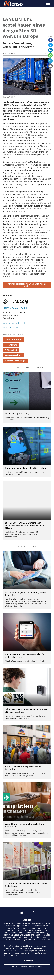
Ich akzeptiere (27, 960)
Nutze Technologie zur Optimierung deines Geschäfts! (25, 593)
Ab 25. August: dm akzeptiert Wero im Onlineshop (23, 768)
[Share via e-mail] (50, 66)
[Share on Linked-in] (50, 50)
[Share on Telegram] (50, 60)
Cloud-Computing (13, 339)
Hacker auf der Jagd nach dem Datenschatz (25, 468)
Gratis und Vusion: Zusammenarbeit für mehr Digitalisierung (26, 885)
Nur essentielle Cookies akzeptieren (27, 966)
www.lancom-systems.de (14, 323)
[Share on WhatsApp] (50, 55)
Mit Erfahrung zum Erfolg (17, 413)
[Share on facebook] (50, 40)
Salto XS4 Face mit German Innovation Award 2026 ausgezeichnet (26, 710)
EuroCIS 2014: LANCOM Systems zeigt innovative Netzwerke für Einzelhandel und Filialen (25, 525)
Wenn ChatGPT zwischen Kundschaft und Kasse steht (24, 825)
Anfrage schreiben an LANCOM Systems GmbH (27, 285)
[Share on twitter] (50, 45)
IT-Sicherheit (11, 350)
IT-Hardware (11, 344)
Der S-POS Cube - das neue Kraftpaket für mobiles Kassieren (25, 655)
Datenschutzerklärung (22, 950)
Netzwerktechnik (13, 355)
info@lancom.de (10, 327)
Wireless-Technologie (15, 360)
